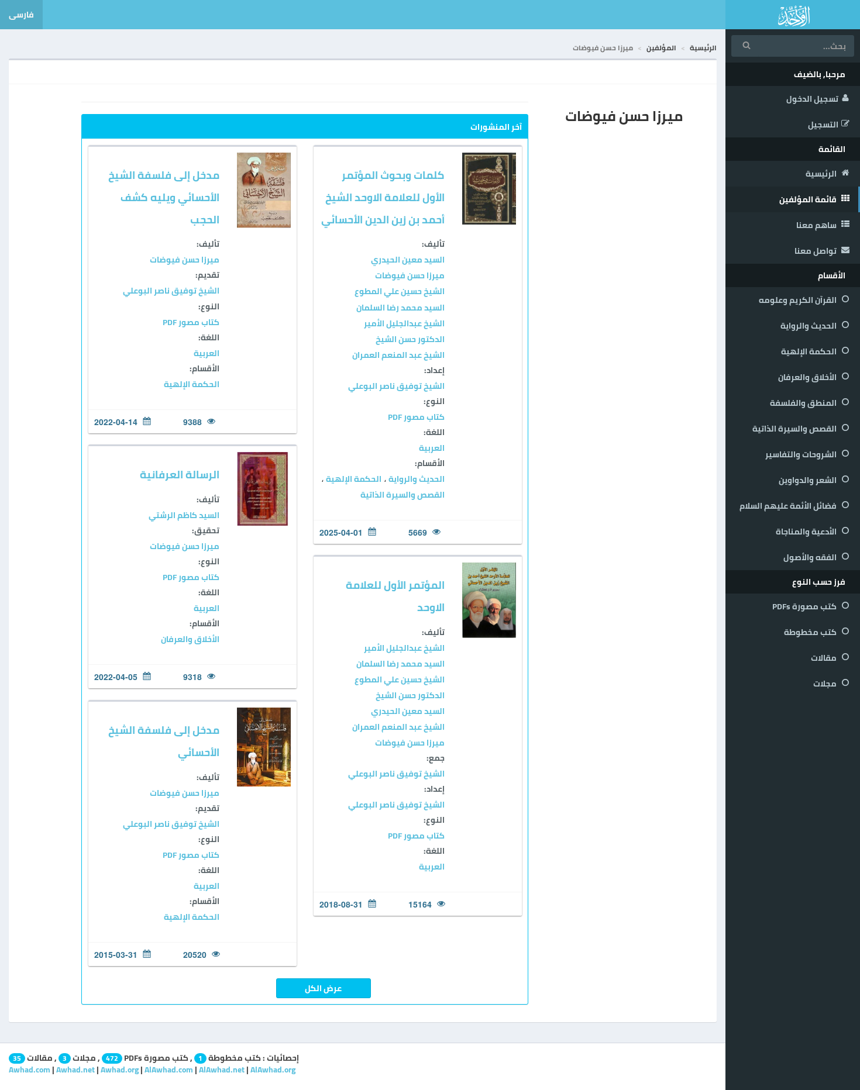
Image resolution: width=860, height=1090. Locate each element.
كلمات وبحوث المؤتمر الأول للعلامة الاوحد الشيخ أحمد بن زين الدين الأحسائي (383, 197)
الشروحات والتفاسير (801, 454)
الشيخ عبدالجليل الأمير (404, 323)
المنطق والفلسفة (804, 403)
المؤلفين (661, 48)
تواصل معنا (816, 250)
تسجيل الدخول (812, 98)
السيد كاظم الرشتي (184, 515)
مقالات (824, 657)
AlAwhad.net (222, 1069)
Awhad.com (29, 1069)
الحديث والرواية (809, 325)
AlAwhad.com (169, 1069)
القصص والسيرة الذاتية (795, 428)
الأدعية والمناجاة (807, 531)
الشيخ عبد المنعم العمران (398, 355)
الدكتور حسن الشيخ (410, 339)
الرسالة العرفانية (179, 474)
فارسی (21, 14)
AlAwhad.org (272, 1069)
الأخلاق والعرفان (808, 377)
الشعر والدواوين (808, 480)
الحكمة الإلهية (809, 351)
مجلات (825, 683)
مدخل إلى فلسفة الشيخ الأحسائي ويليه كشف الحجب (163, 197)
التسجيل (823, 124)
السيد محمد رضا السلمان (400, 307)
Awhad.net (75, 1069)
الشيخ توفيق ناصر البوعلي (396, 386)
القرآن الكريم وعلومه (798, 300)
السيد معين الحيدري (408, 259)
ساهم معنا (817, 225)
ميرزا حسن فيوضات (410, 275)
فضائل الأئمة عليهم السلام (788, 505)
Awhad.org (120, 1069)
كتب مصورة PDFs (805, 606)
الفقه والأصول (810, 557)
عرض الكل (323, 988)
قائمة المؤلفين (808, 199)
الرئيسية (822, 173)
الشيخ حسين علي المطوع (400, 291)
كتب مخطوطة (811, 632)
